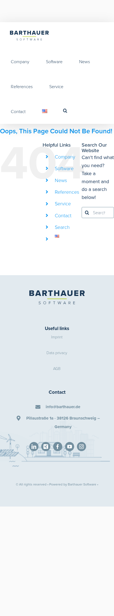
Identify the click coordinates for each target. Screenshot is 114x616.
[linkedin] (33, 446)
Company (65, 156)
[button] (65, 110)
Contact (63, 215)
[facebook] (57, 446)
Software (64, 168)
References (67, 191)
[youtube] (69, 446)
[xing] (45, 446)
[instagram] (81, 446)
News (61, 180)
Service (63, 203)
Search (62, 227)
